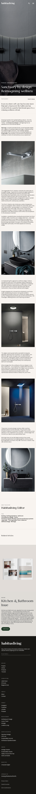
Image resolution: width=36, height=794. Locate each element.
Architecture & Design (6, 719)
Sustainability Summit (7, 738)
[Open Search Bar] (29, 3)
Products (3, 82)
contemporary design (12, 122)
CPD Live (3, 736)
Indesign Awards (5, 749)
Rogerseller (4, 133)
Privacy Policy (4, 780)
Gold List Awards (5, 755)
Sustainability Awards (6, 751)
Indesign (3, 723)
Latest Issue (4, 681)
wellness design (5, 521)
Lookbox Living (5, 725)
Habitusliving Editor (12, 82)
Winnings (3, 127)
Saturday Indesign (6, 734)
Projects (3, 666)
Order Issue (6, 629)
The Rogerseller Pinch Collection (17, 520)
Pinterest (3, 711)
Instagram (4, 705)
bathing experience (11, 516)
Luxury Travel (4, 721)
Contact (3, 696)
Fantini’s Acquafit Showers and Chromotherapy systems (17, 518)
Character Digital (5, 764)
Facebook (3, 707)
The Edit (3, 672)
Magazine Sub (5, 685)
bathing (3, 516)
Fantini (27, 132)
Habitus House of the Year (7, 753)
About (2, 694)
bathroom (20, 516)
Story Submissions (6, 787)
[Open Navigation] (33, 3)
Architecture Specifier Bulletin (8, 740)
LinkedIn (3, 709)
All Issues (3, 683)
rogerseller (4, 520)
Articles (3, 668)
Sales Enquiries (5, 784)
